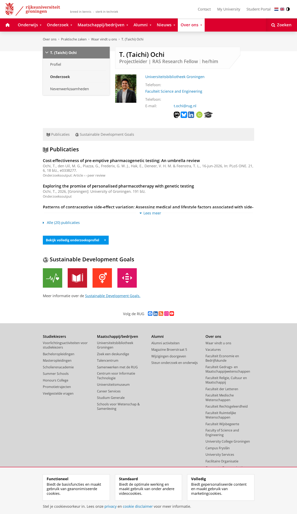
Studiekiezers (54, 336)
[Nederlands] (276, 9)
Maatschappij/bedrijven (117, 336)
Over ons (50, 39)
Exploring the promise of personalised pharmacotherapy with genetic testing (118, 186)
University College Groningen (227, 441)
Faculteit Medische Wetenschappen (219, 397)
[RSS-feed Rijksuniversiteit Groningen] (161, 313)
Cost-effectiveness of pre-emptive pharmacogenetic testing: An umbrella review (121, 160)
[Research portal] (208, 115)
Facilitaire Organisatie (221, 461)
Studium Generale (111, 397)
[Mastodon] (177, 115)
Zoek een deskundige (113, 354)
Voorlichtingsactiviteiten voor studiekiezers (65, 345)
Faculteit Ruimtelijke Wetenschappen (220, 415)
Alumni (157, 336)
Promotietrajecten (57, 387)
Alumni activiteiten (165, 343)
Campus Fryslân (217, 448)
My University (228, 9)
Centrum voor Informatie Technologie (116, 375)
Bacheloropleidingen (58, 354)
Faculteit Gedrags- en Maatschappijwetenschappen (227, 369)
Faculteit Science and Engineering (173, 91)
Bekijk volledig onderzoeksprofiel (72, 240)
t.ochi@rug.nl (185, 106)
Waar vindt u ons (104, 39)
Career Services (109, 391)
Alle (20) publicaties (63, 222)
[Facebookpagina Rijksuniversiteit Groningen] (150, 313)
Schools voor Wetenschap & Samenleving (118, 406)
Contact (204, 9)
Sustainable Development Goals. (112, 295)
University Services (219, 454)
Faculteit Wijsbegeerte (222, 424)
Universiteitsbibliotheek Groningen (174, 76)
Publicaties (60, 134)
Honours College (55, 380)
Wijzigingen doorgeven (168, 356)
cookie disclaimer (138, 506)
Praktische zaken (74, 39)
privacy (110, 506)
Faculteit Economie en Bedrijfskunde (222, 358)
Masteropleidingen (57, 360)
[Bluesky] (184, 115)
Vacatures (213, 349)
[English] (282, 9)
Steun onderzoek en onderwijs (174, 362)
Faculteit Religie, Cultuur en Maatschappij (226, 380)
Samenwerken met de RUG (117, 367)
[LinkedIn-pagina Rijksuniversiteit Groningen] (155, 313)
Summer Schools (56, 373)
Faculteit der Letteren (221, 389)
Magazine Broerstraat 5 (169, 349)
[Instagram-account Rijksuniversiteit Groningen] (166, 313)
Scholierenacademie (58, 367)
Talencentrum (107, 360)
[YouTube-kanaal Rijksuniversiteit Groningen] (172, 313)
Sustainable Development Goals (106, 134)
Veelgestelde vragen (58, 393)
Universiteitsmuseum (113, 384)
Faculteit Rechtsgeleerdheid (226, 406)
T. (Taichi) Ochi (132, 39)
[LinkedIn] (191, 115)
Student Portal (258, 9)
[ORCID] (199, 115)
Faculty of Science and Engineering (222, 432)
